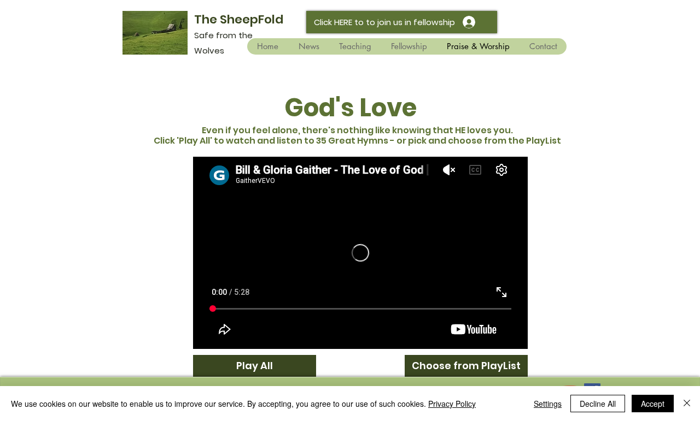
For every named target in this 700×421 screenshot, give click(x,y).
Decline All (598, 403)
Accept (652, 403)
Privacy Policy (452, 403)
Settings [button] (548, 403)
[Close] (686, 403)
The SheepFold (238, 19)
